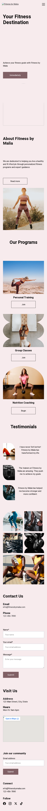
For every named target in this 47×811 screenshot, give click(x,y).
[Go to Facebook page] (6, 623)
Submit (11, 675)
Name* (6, 630)
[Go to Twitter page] (17, 623)
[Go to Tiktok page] (21, 623)
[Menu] (43, 4)
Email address (9, 758)
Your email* (8, 642)
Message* (7, 654)
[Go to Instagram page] (11, 623)
